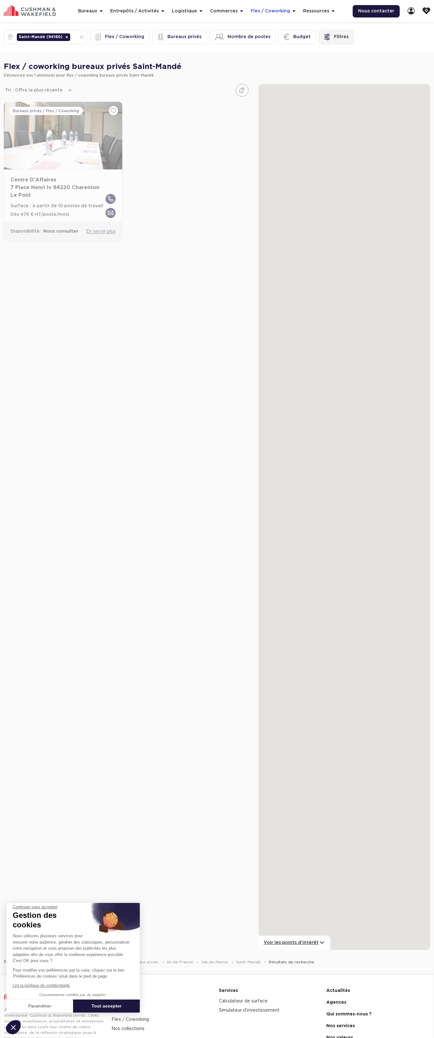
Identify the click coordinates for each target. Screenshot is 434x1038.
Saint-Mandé (249, 962)
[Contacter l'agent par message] (110, 213)
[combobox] (72, 37)
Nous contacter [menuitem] (376, 11)
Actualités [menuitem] (338, 990)
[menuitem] (411, 11)
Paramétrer (39, 1005)
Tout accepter (106, 1005)
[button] (66, 37)
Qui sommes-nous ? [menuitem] (349, 1014)
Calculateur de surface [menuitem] (243, 1001)
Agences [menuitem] (336, 1002)
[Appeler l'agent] (110, 199)
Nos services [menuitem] (340, 1026)
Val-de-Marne (215, 962)
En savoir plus (101, 231)
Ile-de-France (180, 962)
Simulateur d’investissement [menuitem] (249, 1010)
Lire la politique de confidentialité (41, 985)
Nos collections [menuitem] (128, 1029)
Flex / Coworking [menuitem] (130, 1019)
